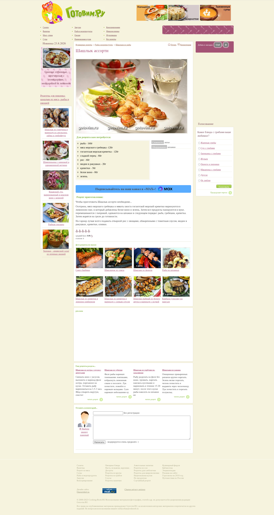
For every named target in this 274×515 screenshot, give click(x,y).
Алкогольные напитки (143, 465)
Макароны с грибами (211, 169)
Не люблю (205, 180)
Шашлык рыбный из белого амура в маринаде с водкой (146, 300)
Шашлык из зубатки (113, 370)
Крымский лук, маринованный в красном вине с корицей (56, 194)
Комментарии (185, 44)
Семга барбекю (83, 270)
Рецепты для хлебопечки (145, 470)
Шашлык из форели (142, 270)
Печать (173, 44)
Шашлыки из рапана (171, 370)
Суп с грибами (208, 147)
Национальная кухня (143, 475)
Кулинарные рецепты (84, 44)
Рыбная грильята (56, 224)
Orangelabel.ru (83, 492)
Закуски (80, 478)
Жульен (204, 158)
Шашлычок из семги (114, 270)
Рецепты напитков (113, 480)
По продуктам (140, 478)
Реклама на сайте (169, 473)
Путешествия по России (173, 478)
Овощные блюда (112, 465)
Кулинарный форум (171, 465)
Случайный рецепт (142, 480)
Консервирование (85, 480)
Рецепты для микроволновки (146, 473)
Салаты (80, 465)
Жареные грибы (208, 142)
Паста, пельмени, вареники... (117, 468)
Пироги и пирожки (210, 164)
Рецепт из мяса (83, 470)
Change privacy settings (134, 489)
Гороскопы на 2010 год (172, 475)
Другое (204, 174)
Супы (79, 473)
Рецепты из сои (140, 468)
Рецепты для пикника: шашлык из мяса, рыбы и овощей (54, 99)
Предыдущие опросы (218, 192)
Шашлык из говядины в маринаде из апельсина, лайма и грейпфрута (56, 132)
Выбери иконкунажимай (84, 431)
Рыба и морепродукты (104, 44)
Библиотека (167, 468)
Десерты (109, 470)
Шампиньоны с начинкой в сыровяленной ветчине (56, 164)
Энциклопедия (168, 470)
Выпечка (81, 468)
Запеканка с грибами (211, 153)
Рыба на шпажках (170, 270)
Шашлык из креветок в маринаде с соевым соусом (117, 300)
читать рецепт (92, 399)
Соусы (108, 478)
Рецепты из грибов (113, 475)
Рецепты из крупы (113, 473)
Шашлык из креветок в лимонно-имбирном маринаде (87, 301)
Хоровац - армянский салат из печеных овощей (56, 252)
